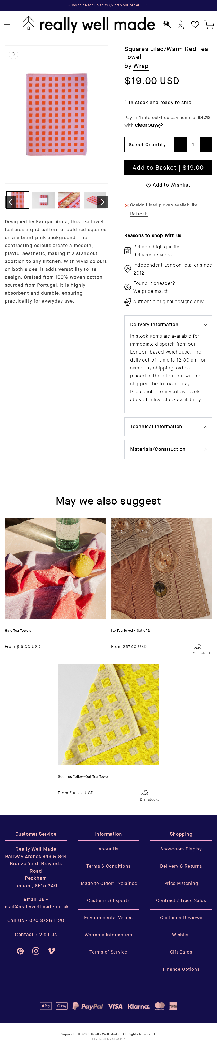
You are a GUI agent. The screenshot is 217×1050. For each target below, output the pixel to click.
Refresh (139, 214)
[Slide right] (102, 202)
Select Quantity (147, 144)
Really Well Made (105, 1034)
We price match (151, 291)
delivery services (152, 255)
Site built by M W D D (108, 1039)
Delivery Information (154, 324)
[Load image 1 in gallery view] (17, 200)
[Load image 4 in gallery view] (95, 200)
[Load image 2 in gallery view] (43, 200)
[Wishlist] (195, 24)
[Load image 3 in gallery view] (69, 200)
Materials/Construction (158, 449)
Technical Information (156, 426)
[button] (7, 25)
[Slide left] (10, 202)
